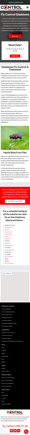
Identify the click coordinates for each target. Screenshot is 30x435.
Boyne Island (8, 232)
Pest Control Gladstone (8, 383)
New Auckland (9, 245)
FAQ (3, 392)
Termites (4, 350)
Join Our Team (5, 371)
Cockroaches (5, 356)
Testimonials (5, 395)
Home (3, 401)
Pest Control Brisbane (7, 380)
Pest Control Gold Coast (8, 377)
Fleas (3, 359)
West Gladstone (9, 263)
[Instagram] (18, 430)
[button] (27, 7)
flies (12, 73)
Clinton (7, 236)
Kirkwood (7, 243)
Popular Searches (5, 434)
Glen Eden (7, 238)
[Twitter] (15, 430)
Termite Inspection (6, 309)
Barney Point (8, 227)
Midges (3, 362)
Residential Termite (7, 317)
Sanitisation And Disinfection (9, 323)
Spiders (3, 353)
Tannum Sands (9, 256)
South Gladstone (9, 249)
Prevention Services (7, 320)
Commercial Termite (7, 335)
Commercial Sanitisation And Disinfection (12, 341)
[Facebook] (11, 430)
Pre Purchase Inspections (8, 311)
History (3, 368)
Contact (4, 398)
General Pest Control (7, 314)
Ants (3, 347)
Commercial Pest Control (8, 332)
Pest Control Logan (6, 386)
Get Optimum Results (7, 326)
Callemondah (8, 234)
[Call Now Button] (26, 431)
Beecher (7, 229)
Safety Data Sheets (6, 404)
